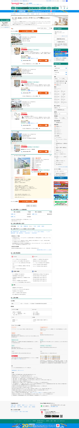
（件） (13, 214)
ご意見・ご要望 (53, 420)
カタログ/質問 (54, 8)
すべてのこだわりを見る (63, 166)
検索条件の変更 (57, 63)
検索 (67, 1)
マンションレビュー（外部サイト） (37, 392)
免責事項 (47, 420)
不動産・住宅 (13, 405)
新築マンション (19, 8)
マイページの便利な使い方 (5, 27)
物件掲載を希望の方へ (41, 420)
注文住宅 (42, 8)
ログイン (24, 4)
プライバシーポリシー (18, 420)
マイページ (62, 45)
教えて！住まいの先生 (24, 411)
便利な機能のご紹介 (54, 406)
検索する (62, 177)
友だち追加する (46, 406)
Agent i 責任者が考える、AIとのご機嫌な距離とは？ (20, 0)
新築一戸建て (31, 8)
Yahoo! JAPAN (48, 0)
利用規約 (34, 420)
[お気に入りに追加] (50, 60)
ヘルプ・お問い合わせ (61, 420)
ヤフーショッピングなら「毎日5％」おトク (35, 4)
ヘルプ (53, 0)
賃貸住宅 (13, 8)
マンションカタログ (14, 411)
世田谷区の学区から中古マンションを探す (44, 249)
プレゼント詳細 (18, 358)
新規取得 (30, 3)
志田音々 (64, 0)
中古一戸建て (36, 8)
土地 (45, 8)
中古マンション (25, 8)
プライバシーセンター (27, 420)
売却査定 (49, 8)
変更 (66, 68)
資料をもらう (43, 60)
